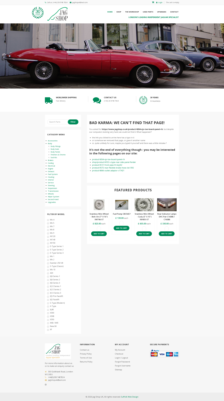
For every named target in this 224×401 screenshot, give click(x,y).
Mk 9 (52, 233)
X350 (52, 319)
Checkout (119, 354)
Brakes (50, 160)
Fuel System (53, 174)
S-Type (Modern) (57, 303)
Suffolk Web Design (129, 397)
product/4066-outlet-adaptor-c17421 (108, 170)
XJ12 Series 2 (55, 289)
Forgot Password (122, 361)
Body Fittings (56, 146)
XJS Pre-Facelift (56, 296)
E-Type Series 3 (56, 253)
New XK (53, 326)
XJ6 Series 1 (55, 276)
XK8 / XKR (54, 323)
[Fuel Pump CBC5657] (122, 204)
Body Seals (55, 149)
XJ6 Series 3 (55, 283)
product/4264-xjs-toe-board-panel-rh (108, 159)
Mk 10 (52, 269)
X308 (52, 316)
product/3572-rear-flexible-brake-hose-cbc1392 (113, 167)
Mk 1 (52, 256)
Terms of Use (86, 357)
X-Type (53, 306)
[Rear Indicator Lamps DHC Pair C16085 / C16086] (167, 204)
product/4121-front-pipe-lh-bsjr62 (107, 165)
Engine (50, 168)
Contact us (84, 350)
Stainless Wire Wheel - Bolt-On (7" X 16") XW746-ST (99, 217)
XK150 (52, 243)
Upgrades (52, 202)
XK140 (52, 239)
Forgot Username (122, 365)
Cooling (51, 163)
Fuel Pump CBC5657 (121, 214)
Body (50, 143)
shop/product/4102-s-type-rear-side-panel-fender (114, 162)
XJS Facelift (54, 299)
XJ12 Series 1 (55, 286)
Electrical (51, 166)
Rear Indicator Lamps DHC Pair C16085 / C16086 (166, 217)
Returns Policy (86, 361)
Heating (51, 177)
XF (51, 329)
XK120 (52, 236)
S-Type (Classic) (57, 266)
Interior (51, 180)
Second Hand (53, 199)
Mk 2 (52, 259)
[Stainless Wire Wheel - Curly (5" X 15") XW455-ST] (144, 204)
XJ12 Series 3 (55, 293)
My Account (120, 350)
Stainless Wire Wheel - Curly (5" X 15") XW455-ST (144, 217)
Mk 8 (52, 229)
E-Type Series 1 (56, 246)
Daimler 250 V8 (56, 263)
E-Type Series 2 (56, 249)
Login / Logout (121, 357)
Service (51, 182)
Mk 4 (52, 219)
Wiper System (53, 196)
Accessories (53, 140)
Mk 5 (52, 223)
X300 (52, 313)
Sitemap (118, 369)
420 (51, 273)
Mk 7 (52, 226)
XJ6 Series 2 (55, 279)
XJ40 (52, 309)
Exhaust (51, 171)
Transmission (53, 191)
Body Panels (55, 152)
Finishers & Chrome (58, 155)
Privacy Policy (86, 354)
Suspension (52, 188)
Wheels (51, 194)
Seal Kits (54, 157)
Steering (51, 185)
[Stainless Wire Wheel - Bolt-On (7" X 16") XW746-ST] (99, 204)
